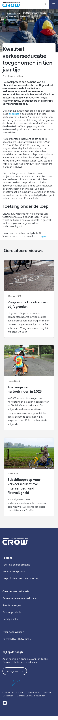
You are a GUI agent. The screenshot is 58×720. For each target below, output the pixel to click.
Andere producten (12, 612)
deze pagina (40, 236)
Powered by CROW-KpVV (16, 638)
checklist (14, 113)
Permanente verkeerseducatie (19, 598)
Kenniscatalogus (11, 605)
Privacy (47, 692)
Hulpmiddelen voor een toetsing (20, 578)
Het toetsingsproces (13, 571)
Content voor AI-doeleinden (31, 695)
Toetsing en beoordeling (16, 564)
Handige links (10, 618)
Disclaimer (7, 695)
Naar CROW (34, 692)
